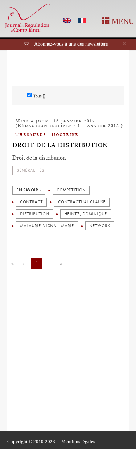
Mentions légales (78, 441)
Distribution (34, 214)
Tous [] (39, 96)
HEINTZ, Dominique (85, 214)
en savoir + (28, 190)
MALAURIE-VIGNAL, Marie (47, 226)
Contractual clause (82, 202)
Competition (71, 190)
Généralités (30, 170)
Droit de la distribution (60, 145)
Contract (31, 202)
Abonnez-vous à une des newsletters (71, 44)
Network (99, 226)
